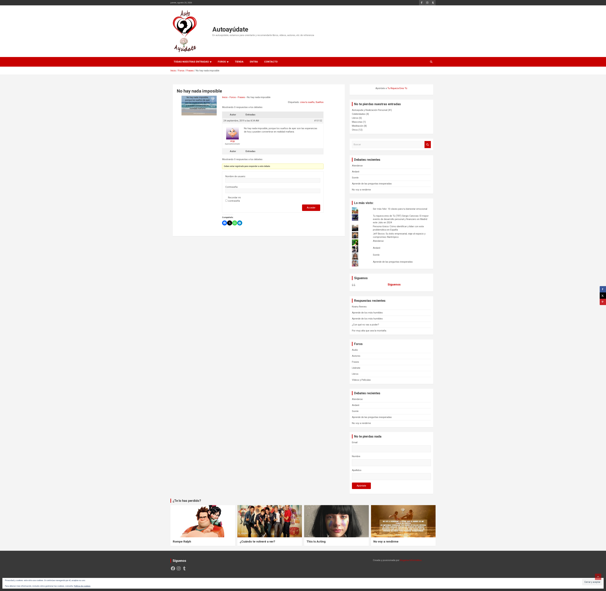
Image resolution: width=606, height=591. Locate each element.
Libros (355, 118)
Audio (355, 349)
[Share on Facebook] (603, 289)
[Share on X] (603, 295)
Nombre (356, 456)
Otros (355, 129)
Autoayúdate (230, 29)
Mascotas (357, 121)
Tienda (239, 61)
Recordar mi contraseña (234, 199)
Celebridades (358, 114)
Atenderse (357, 165)
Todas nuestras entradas (191, 61)
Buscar (428, 144)
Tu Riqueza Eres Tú (397, 88)
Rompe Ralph (182, 541)
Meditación (357, 125)
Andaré (355, 171)
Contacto (271, 61)
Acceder (311, 207)
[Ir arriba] (598, 577)
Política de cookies (82, 586)
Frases (241, 97)
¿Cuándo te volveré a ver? (257, 541)
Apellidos (356, 470)
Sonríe (355, 177)
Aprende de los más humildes (367, 312)
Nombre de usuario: (235, 176)
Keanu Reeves (359, 306)
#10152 (318, 120)
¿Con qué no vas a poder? (365, 324)
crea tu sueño (307, 102)
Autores (356, 355)
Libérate (356, 367)
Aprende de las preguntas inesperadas (372, 183)
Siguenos (361, 278)
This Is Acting (316, 541)
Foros (222, 61)
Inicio (225, 97)
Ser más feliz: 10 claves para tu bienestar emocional (400, 208)
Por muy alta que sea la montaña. (369, 330)
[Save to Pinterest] (603, 302)
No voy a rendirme (361, 189)
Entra (254, 61)
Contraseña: (231, 187)
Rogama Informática (411, 560)
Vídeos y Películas (361, 379)
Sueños (320, 102)
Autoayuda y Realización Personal (369, 110)
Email (354, 442)
